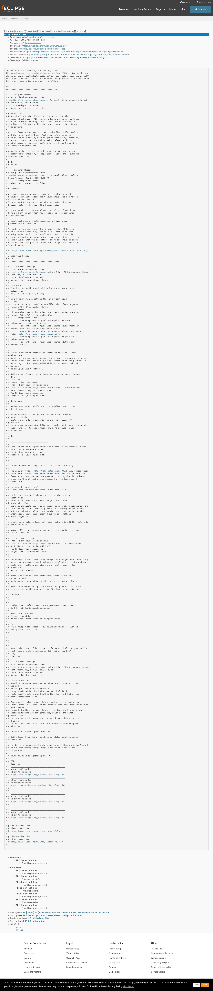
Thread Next (44, 31)
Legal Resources (74, 967)
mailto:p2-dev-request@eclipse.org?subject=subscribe (97, 52)
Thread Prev (31, 31)
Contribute (14, 19)
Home (4, 19)
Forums (112, 967)
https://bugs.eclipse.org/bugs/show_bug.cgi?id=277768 (37, 73)
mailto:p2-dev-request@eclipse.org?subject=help (42, 49)
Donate (202, 9)
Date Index (56, 31)
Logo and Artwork (32, 967)
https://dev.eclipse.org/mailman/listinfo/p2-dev (46, 52)
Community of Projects (162, 953)
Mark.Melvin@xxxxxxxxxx (41, 37)
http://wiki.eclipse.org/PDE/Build (53, 471)
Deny (197, 985)
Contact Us (29, 953)
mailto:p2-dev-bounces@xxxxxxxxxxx (28, 100)
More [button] (172, 9)
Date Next (19, 31)
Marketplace (114, 972)
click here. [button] (128, 986)
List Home (80, 31)
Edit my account (188, 2)
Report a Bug (115, 949)
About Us (28, 949)
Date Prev (9, 31)
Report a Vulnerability (161, 967)
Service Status (158, 972)
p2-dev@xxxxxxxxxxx (31, 43)
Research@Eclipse (160, 962)
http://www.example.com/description (38, 334)
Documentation (116, 953)
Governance (29, 962)
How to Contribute (117, 958)
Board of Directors (32, 972)
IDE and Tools (157, 949)
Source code (25, 19)
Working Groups (142, 9)
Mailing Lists (114, 962)
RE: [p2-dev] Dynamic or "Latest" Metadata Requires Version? (52, 915)
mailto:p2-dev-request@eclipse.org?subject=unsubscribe (101, 54)
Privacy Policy (72, 949)
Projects (160, 9)
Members (124, 9)
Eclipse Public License (76, 962)
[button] (183, 9)
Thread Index (68, 31)
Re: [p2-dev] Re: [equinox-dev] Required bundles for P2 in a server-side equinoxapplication (66, 912)
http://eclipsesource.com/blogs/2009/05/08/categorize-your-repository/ (48, 250)
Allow (205, 985)
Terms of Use (72, 953)
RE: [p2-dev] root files (26, 860)
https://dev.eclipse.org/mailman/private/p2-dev (44, 46)
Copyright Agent (73, 958)
